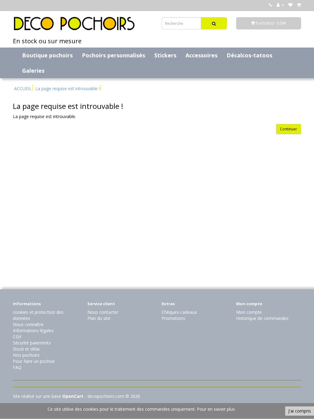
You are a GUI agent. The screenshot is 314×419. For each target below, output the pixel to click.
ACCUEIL (23, 88)
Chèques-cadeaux (179, 312)
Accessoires (201, 55)
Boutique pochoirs (47, 55)
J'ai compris (299, 411)
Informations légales (33, 330)
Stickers (165, 55)
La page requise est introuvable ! (67, 88)
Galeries (33, 70)
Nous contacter (102, 312)
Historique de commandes (262, 318)
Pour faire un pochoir (34, 361)
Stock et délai (26, 349)
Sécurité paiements (32, 343)
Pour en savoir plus (216, 409)
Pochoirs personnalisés (113, 55)
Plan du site (98, 318)
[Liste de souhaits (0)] (290, 5)
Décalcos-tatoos (249, 55)
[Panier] (299, 5)
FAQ (17, 367)
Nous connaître (28, 324)
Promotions (173, 318)
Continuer (288, 129)
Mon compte (249, 312)
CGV (17, 337)
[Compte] (280, 5)
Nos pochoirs (26, 355)
